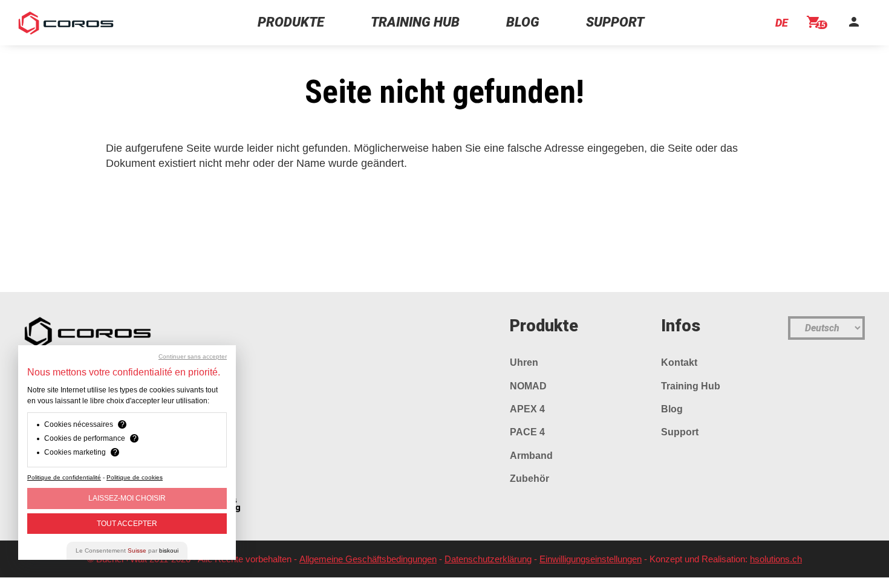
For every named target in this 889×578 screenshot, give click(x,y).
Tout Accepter (127, 523)
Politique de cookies (134, 477)
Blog (672, 409)
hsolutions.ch (776, 559)
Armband (531, 455)
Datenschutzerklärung (488, 559)
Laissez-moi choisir (127, 498)
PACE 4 (527, 432)
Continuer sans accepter (192, 357)
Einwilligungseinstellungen (590, 559)
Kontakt (679, 362)
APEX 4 (527, 409)
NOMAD (528, 386)
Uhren (524, 362)
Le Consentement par (127, 550)
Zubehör (529, 478)
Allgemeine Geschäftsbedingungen (368, 559)
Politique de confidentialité (64, 477)
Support (679, 432)
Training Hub (690, 386)
